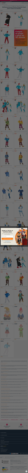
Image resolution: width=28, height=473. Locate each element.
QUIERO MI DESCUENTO (7, 238)
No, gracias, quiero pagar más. (7, 242)
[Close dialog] (26, 228)
